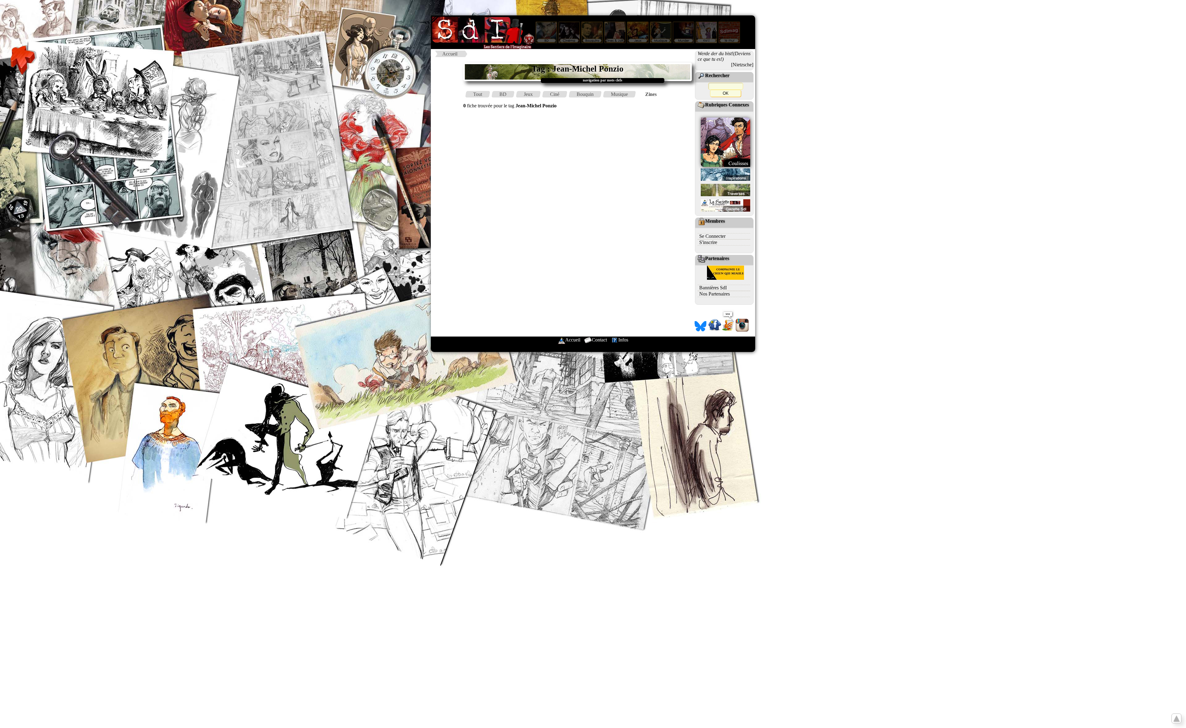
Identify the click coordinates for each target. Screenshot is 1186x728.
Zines (651, 94)
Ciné (554, 94)
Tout (477, 94)
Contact (599, 339)
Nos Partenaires (714, 293)
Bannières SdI (713, 287)
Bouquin (585, 94)
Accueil (449, 53)
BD (503, 94)
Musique (619, 94)
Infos (623, 339)
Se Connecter (712, 236)
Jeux (528, 94)
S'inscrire (708, 242)
